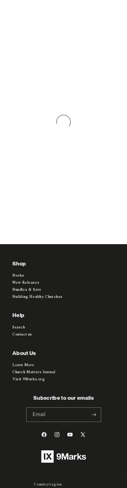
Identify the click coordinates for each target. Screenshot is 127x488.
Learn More (23, 365)
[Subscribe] (94, 414)
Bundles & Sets (26, 290)
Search (18, 327)
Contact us (22, 334)
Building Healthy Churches (37, 297)
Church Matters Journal (33, 372)
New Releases (25, 283)
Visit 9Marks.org (28, 379)
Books (18, 275)
